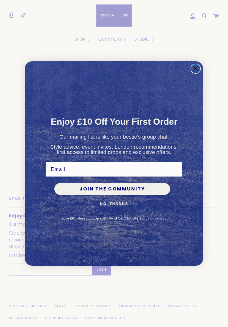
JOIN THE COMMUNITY (112, 188)
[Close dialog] (195, 68)
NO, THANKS (114, 204)
